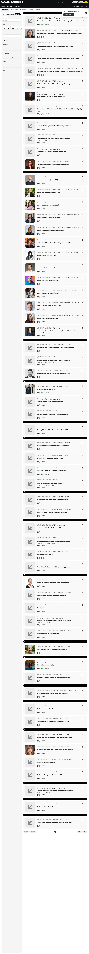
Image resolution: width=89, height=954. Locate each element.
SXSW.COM (75, 2)
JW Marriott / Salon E (62, 55)
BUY (86, 2)
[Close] (86, 13)
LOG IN (81, 2)
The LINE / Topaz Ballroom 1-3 (65, 759)
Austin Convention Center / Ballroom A (68, 30)
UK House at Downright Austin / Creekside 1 (50, 618)
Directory (9, 6)
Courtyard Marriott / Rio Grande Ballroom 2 (50, 81)
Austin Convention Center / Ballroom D (68, 106)
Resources (17, 6)
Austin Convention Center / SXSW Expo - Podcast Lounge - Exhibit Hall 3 (58, 481)
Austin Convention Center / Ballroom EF (49, 18)
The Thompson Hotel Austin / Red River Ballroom (51, 136)
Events (3, 6)
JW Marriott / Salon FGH (64, 344)
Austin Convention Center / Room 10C (68, 662)
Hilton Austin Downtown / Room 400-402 (67, 189)
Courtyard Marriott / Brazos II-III (66, 690)
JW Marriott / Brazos (62, 386)
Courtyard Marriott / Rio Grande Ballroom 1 (50, 94)
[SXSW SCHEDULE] (12, 2)
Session (11, 36)
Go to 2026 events (69, 14)
